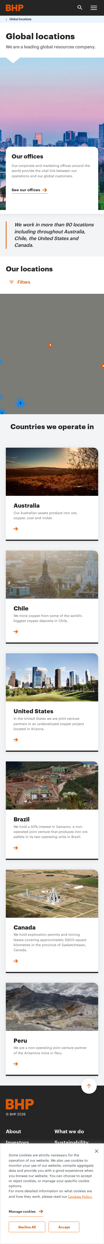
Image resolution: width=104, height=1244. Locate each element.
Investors (17, 1142)
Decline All (27, 1226)
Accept (64, 1226)
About (13, 1130)
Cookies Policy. (80, 1196)
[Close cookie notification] (96, 1151)
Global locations (20, 19)
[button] (50, 345)
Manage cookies (22, 1211)
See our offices (26, 189)
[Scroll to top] (89, 1086)
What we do (69, 1130)
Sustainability (71, 1142)
